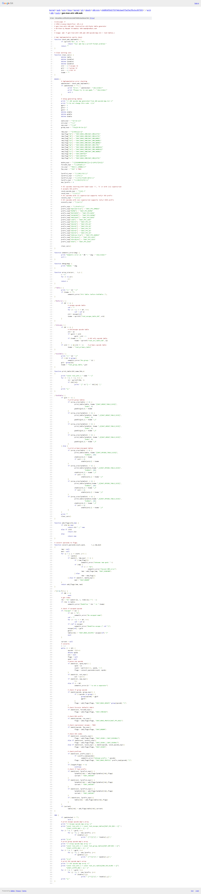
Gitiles (13, 891)
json (197, 891)
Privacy (18, 891)
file (92, 18)
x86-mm (96, 10)
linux (70, 10)
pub (58, 10)
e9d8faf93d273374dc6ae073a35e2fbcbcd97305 (122, 10)
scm (64, 10)
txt (192, 891)
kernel (52, 10)
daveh (88, 10)
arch (149, 10)
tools (57, 13)
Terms (24, 891)
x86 (51, 13)
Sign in (197, 3)
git (82, 10)
